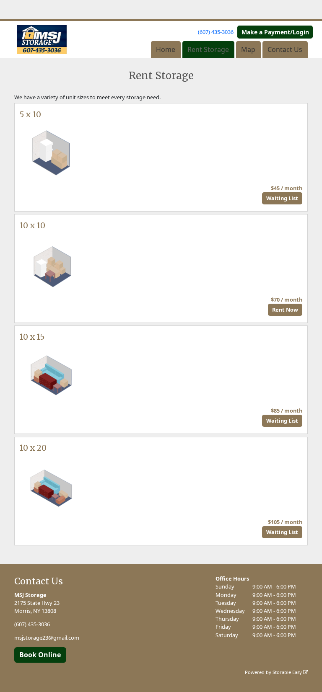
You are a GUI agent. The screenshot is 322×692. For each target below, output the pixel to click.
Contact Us (284, 49)
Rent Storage (208, 49)
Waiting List (282, 198)
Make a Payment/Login (275, 32)
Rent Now (285, 309)
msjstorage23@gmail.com (46, 637)
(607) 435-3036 (216, 32)
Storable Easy (288, 672)
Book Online (40, 654)
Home (165, 49)
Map (248, 49)
